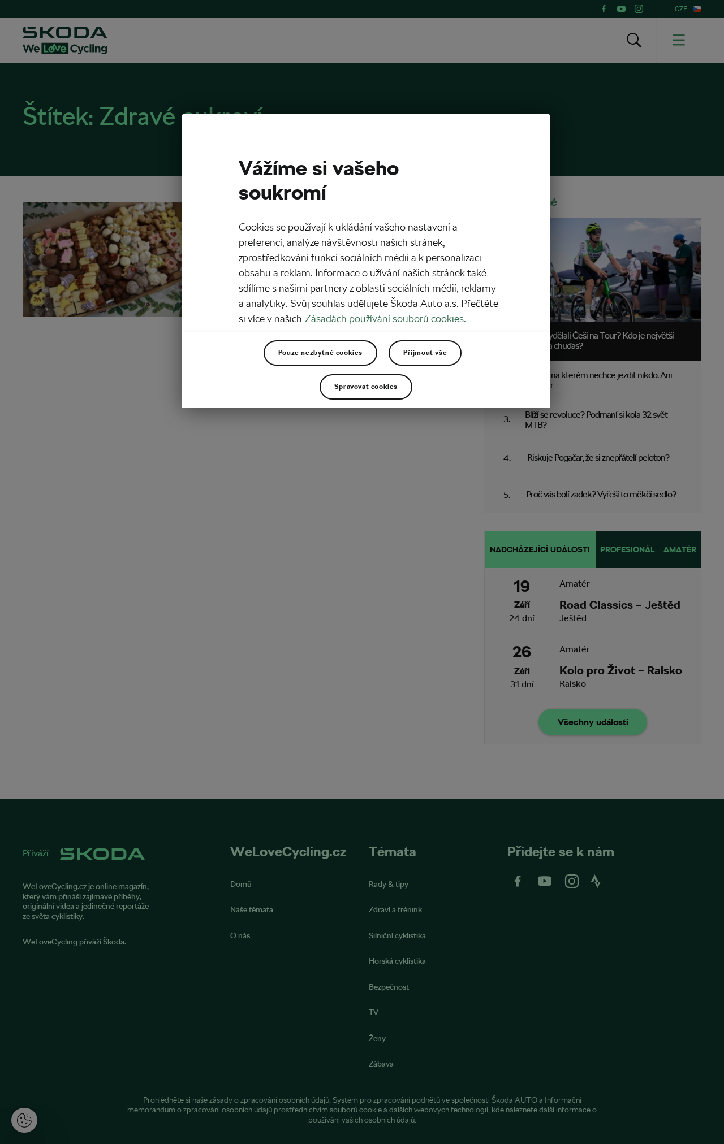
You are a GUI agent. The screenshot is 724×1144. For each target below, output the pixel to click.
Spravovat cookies (366, 387)
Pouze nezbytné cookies (320, 353)
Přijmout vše (425, 353)
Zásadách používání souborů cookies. (385, 318)
